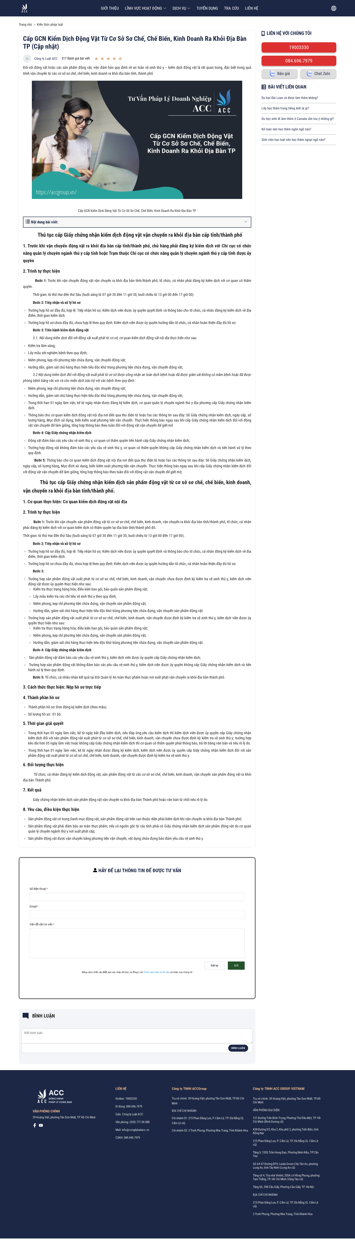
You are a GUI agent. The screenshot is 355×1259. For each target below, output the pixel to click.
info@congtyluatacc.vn (135, 1130)
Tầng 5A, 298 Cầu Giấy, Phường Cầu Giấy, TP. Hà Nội (283, 1187)
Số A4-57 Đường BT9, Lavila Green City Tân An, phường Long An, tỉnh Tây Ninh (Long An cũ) (285, 1165)
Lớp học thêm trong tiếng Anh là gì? (285, 108)
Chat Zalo (322, 73)
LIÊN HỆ (251, 8)
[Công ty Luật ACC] (24, 8)
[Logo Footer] (53, 1097)
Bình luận (238, 1048)
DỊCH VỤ (179, 8)
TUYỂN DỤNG (207, 8)
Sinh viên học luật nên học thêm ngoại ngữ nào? (293, 140)
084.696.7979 (298, 61)
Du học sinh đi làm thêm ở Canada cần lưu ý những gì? (298, 119)
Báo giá (283, 73)
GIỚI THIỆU (110, 8)
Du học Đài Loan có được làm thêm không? (290, 98)
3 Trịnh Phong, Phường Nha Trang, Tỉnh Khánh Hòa (282, 1214)
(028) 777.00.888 (139, 1122)
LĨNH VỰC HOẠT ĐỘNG (143, 8)
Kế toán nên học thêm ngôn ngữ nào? (286, 129)
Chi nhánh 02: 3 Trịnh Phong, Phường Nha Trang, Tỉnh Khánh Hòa (210, 1130)
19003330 (299, 47)
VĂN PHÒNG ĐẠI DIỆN (266, 1110)
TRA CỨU (231, 8)
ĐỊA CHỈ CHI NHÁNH (184, 1111)
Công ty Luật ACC (46, 59)
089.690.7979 (132, 1138)
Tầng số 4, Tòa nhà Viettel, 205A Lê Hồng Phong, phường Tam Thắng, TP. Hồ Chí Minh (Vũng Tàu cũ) (286, 1177)
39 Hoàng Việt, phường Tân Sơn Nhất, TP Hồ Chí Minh (64, 1117)
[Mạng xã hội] (35, 1126)
